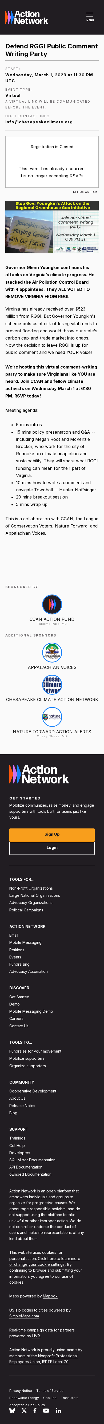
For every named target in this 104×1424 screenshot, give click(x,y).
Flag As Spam (87, 192)
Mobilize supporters (27, 1058)
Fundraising (19, 964)
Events (15, 957)
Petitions (16, 949)
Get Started (19, 997)
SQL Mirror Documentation (32, 1160)
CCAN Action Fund (52, 619)
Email (13, 935)
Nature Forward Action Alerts (52, 731)
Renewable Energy (24, 1398)
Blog (13, 1113)
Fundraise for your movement (35, 1051)
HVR (36, 1336)
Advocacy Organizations (31, 902)
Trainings (17, 1138)
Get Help (17, 1145)
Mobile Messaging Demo (31, 1011)
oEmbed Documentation (30, 1174)
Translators (69, 1398)
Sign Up (52, 834)
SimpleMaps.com (24, 1316)
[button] (90, 19)
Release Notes (22, 1105)
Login (52, 847)
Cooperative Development (32, 1091)
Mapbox (50, 1296)
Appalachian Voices (52, 667)
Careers (16, 1018)
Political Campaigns (26, 909)
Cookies (50, 1398)
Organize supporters (27, 1065)
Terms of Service (49, 1391)
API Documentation (25, 1167)
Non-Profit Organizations (31, 888)
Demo (14, 1004)
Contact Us (19, 1026)
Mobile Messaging (25, 942)
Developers (19, 1152)
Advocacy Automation (28, 971)
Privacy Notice (20, 1391)
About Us (17, 1098)
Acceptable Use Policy (27, 1405)
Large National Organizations (34, 895)
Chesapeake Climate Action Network (52, 699)
